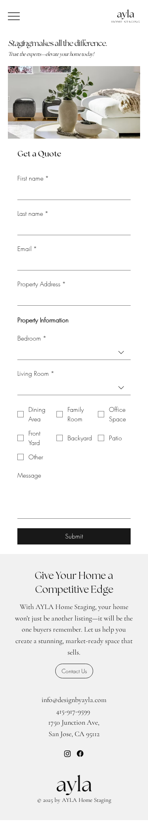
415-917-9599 (73, 711)
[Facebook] (80, 753)
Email (27, 249)
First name (33, 178)
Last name (33, 213)
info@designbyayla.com (74, 699)
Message (29, 475)
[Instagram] (67, 753)
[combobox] (74, 352)
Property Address (41, 284)
